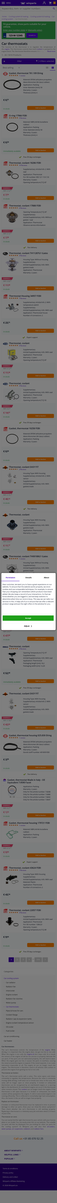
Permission (10, 577)
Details (28, 577)
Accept (28, 618)
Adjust (27, 626)
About (46, 577)
